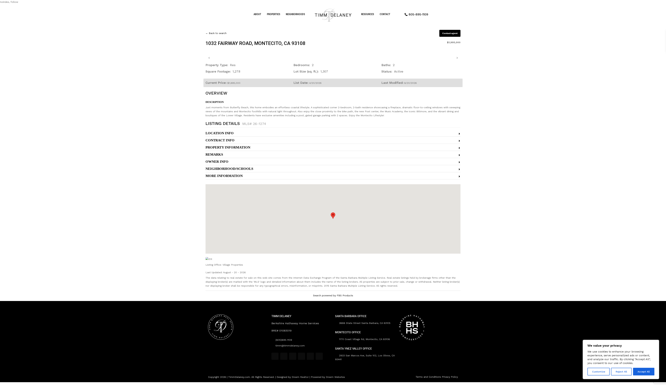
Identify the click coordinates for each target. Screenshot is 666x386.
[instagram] (319, 356)
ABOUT (257, 14)
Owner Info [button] (217, 161)
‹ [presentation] (209, 57)
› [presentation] (457, 57)
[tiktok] (283, 356)
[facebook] (275, 356)
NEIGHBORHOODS (295, 14)
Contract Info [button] (220, 140)
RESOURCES (367, 14)
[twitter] (292, 356)
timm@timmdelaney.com (290, 345)
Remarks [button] (214, 154)
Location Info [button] (220, 133)
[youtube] (310, 356)
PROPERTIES (273, 14)
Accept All (644, 371)
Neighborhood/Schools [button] (229, 169)
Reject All (621, 371)
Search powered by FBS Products (333, 295)
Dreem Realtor (300, 377)
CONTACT (385, 14)
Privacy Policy (450, 376)
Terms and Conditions (428, 376)
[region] (621, 359)
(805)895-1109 (283, 339)
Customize (598, 371)
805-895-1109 (418, 14)
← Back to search (216, 33)
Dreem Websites (335, 377)
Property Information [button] (228, 147)
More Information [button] (224, 176)
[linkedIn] (301, 356)
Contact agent (450, 33)
